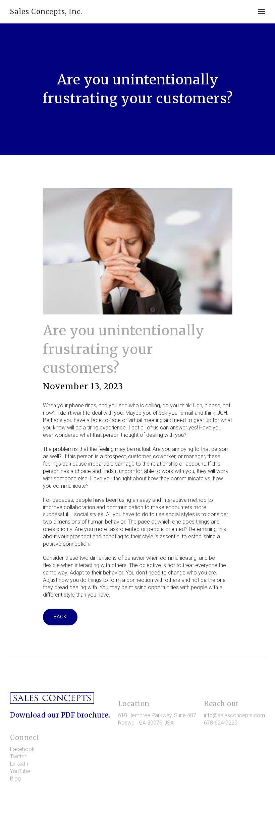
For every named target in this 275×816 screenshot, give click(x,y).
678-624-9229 (220, 723)
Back (60, 617)
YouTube (20, 771)
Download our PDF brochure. (60, 715)
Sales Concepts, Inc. (46, 11)
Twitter (18, 756)
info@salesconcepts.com (234, 715)
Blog (15, 778)
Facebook (22, 749)
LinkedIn (20, 764)
